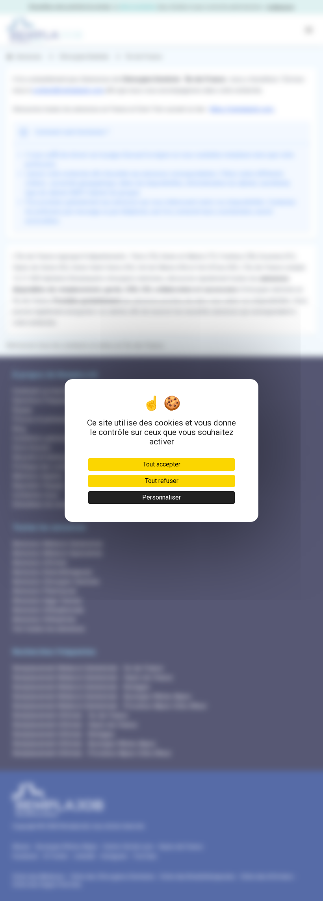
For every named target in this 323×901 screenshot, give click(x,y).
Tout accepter (161, 464)
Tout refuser (161, 481)
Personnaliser (161, 497)
